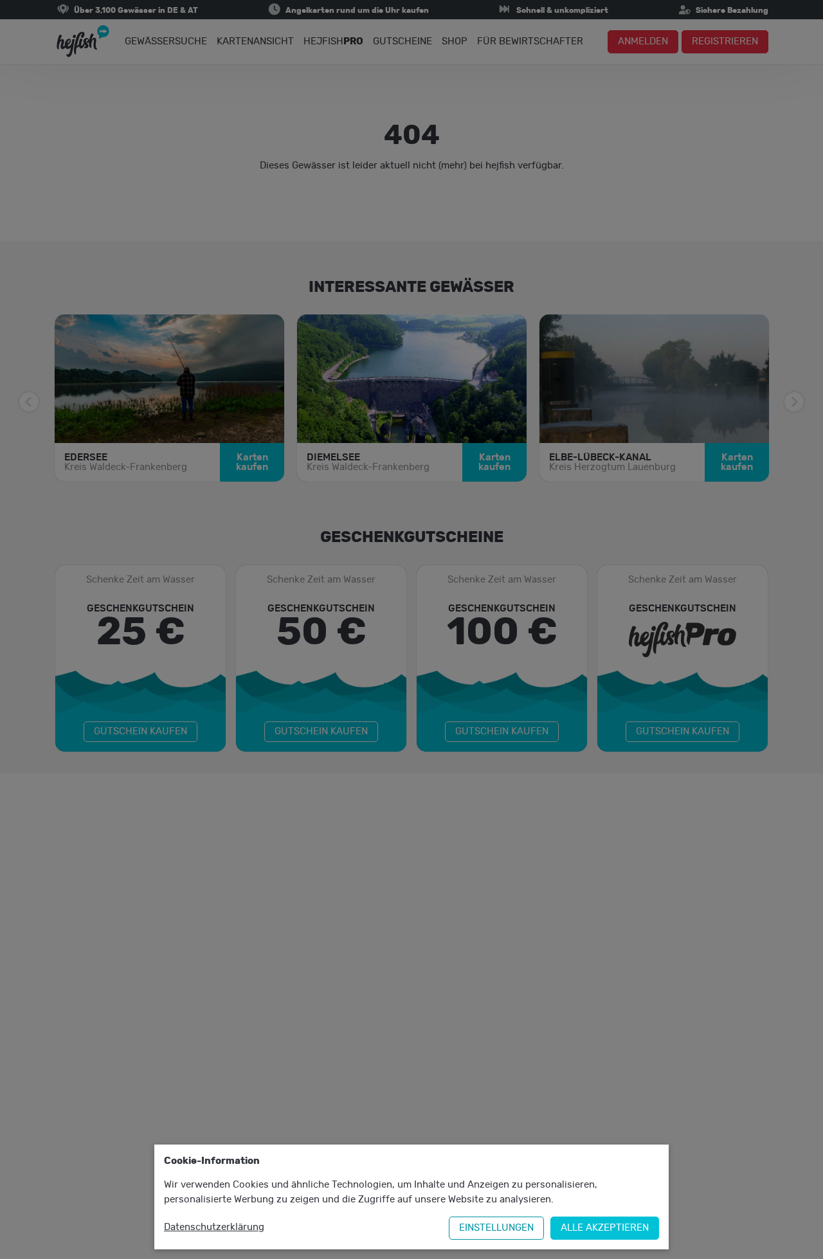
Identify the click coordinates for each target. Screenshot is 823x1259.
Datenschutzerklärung (214, 1227)
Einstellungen (496, 1228)
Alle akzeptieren (605, 1228)
